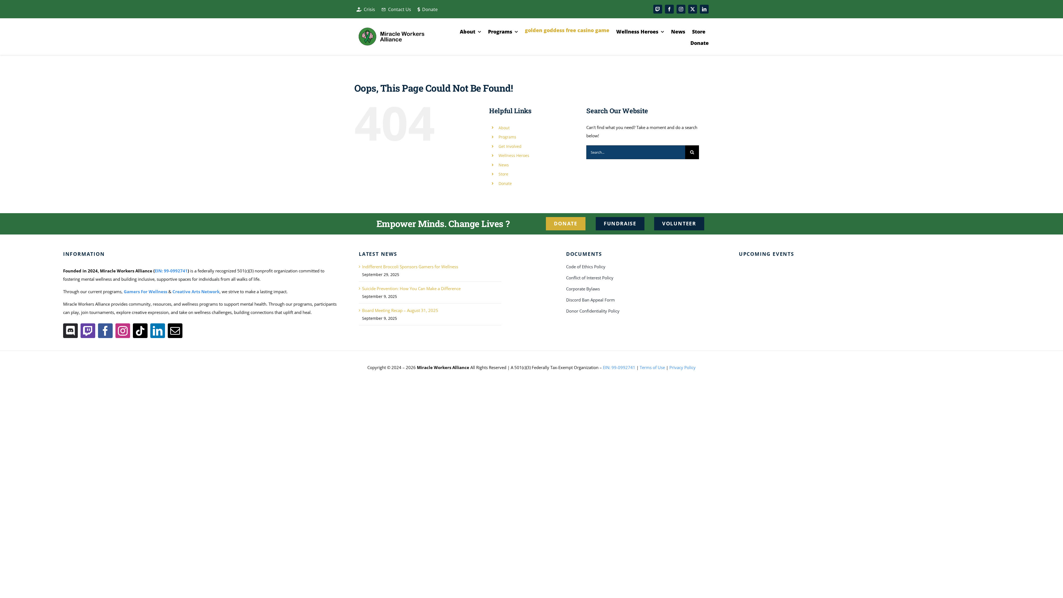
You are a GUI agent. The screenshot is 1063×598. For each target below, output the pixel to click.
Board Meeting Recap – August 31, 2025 (400, 310)
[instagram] (681, 9)
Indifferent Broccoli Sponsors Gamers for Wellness (410, 266)
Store (503, 174)
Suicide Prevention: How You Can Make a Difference (411, 288)
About (504, 127)
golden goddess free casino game (567, 30)
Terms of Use (652, 367)
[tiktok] (140, 330)
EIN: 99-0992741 (171, 271)
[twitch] (657, 9)
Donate (505, 183)
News (504, 164)
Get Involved (510, 146)
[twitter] (692, 9)
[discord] (70, 330)
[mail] (175, 330)
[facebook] (669, 9)
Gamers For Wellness (145, 291)
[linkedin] (704, 9)
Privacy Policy (682, 367)
